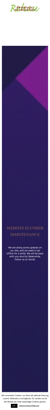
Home (16, 38)
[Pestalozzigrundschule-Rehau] (25, 8)
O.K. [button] (14, 406)
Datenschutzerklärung (29, 406)
